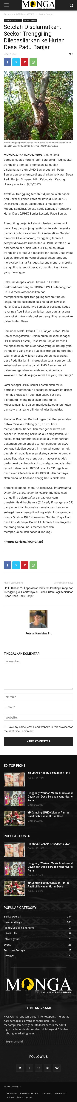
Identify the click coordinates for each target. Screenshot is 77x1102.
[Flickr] (38, 1068)
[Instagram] (47, 1068)
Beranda (8, 14)
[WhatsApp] (33, 62)
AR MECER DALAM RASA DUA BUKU (49, 773)
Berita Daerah (45, 14)
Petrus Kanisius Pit (38, 633)
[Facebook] (7, 62)
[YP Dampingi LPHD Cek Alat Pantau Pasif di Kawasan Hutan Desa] (14, 818)
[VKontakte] (57, 1068)
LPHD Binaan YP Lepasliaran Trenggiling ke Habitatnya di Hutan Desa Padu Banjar (21, 592)
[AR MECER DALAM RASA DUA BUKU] (14, 779)
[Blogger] (20, 1068)
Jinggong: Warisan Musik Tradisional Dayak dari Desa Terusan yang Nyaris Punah (50, 797)
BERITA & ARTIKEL (25, 14)
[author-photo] (38, 628)
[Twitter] (16, 62)
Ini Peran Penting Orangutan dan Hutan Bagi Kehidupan (56, 590)
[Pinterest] (24, 62)
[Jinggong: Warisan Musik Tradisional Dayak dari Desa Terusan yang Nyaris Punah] (14, 798)
